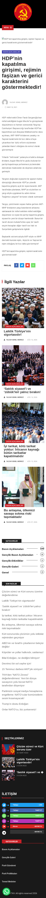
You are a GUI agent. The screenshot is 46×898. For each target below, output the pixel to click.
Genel (5, 572)
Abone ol (38, 826)
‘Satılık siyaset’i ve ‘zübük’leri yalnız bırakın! (22, 390)
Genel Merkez (21, 102)
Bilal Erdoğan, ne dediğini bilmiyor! (21, 658)
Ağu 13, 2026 (32, 461)
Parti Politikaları (9, 873)
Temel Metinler (9, 882)
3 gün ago (22, 775)
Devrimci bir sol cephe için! (16, 663)
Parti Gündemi (9, 865)
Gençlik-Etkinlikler (12, 560)
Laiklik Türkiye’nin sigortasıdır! (17, 333)
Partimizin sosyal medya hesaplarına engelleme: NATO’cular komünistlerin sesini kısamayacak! (22, 695)
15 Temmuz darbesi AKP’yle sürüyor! (22, 669)
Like (40, 805)
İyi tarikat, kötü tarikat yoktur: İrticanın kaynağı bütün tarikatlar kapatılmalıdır (21, 451)
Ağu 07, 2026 (32, 522)
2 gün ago (22, 765)
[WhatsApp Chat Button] (6, 891)
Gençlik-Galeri (10, 566)
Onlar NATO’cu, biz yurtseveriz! (19, 709)
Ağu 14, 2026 (32, 397)
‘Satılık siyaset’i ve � (30, 772)
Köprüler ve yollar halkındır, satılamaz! (23, 652)
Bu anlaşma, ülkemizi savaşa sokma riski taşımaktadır (19, 513)
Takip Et (38, 810)
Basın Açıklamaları (11, 52)
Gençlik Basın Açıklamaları (17, 555)
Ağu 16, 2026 (32, 340)
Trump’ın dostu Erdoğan (15, 704)
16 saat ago (22, 752)
